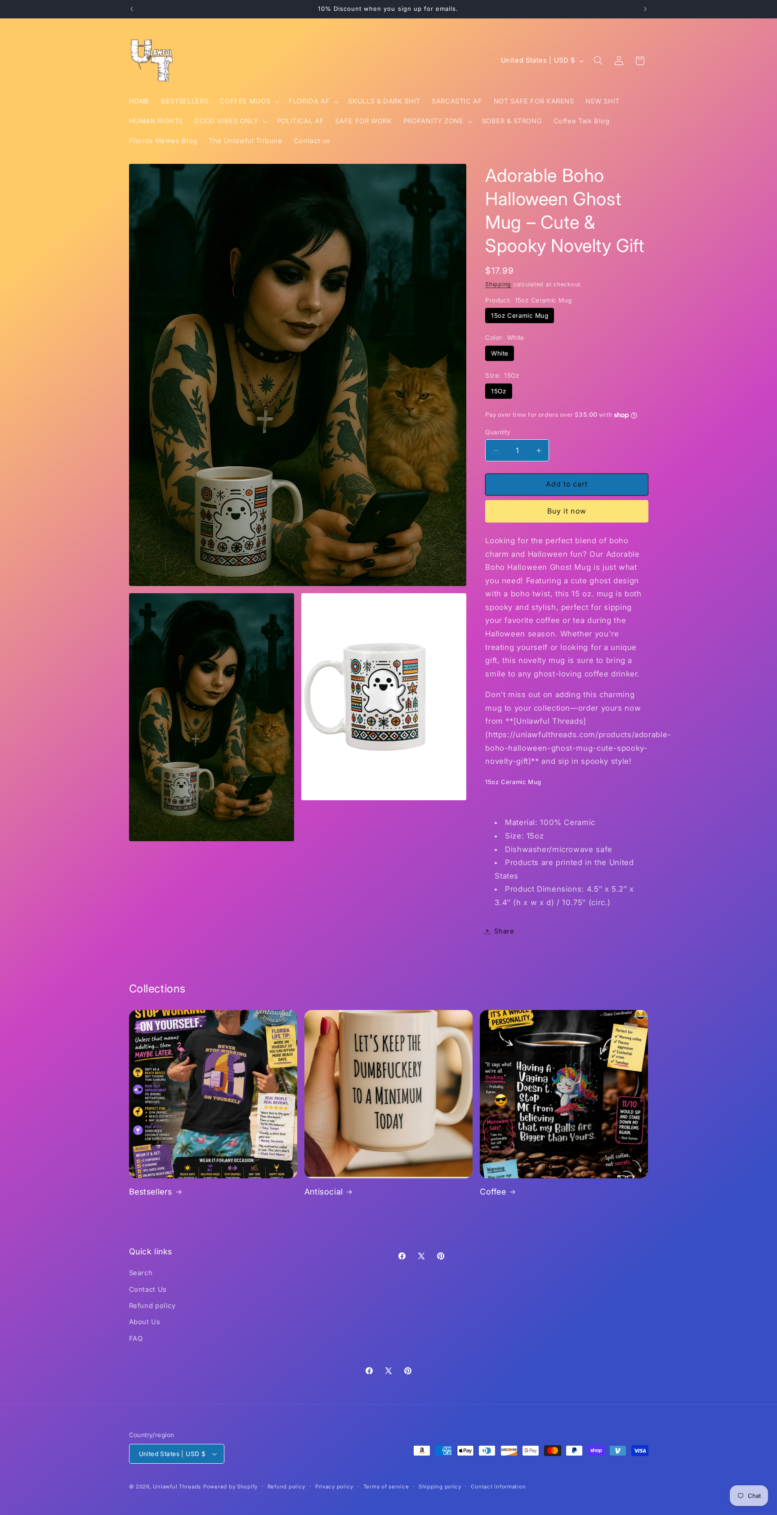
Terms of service (386, 1486)
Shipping (498, 284)
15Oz (498, 391)
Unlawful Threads (177, 1486)
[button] (248, 102)
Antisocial (323, 1191)
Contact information (498, 1486)
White (499, 353)
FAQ (136, 1339)
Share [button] (504, 931)
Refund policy (152, 1306)
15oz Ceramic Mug (519, 315)
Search (141, 1273)
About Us (145, 1322)
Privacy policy (334, 1486)
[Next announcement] (645, 9)
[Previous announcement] (132, 9)
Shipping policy (440, 1486)
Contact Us (148, 1289)
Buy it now (566, 511)
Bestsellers (151, 1191)
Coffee (493, 1191)
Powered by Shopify (230, 1486)
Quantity (497, 432)
